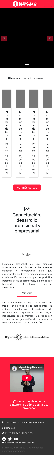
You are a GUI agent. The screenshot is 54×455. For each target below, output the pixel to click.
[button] (4, 38)
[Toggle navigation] (48, 4)
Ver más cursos (27, 187)
